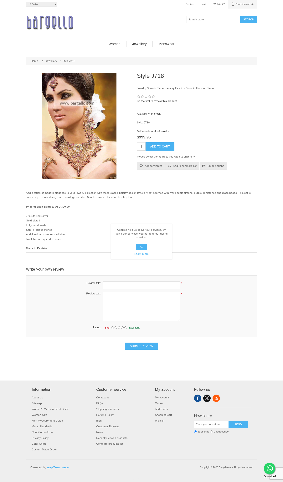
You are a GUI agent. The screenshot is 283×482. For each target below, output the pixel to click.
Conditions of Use (42, 432)
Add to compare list (185, 165)
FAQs (99, 403)
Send (238, 424)
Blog (99, 420)
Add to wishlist (153, 165)
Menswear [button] (166, 44)
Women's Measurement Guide (50, 409)
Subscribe (203, 431)
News (99, 432)
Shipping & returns (107, 409)
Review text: (93, 293)
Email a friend (216, 165)
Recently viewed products (111, 437)
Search (248, 19)
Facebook (197, 398)
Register (190, 4)
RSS (216, 398)
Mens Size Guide (42, 426)
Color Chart (39, 443)
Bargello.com (135, 478)
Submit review (141, 346)
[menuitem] (114, 44)
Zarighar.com (155, 478)
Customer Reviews (107, 426)
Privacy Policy (40, 437)
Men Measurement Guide (47, 420)
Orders (159, 403)
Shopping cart (163, 414)
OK (141, 247)
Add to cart (160, 146)
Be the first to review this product (157, 100)
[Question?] (269, 468)
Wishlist (159, 420)
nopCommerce (58, 467)
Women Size (39, 414)
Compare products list (109, 443)
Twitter (207, 398)
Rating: (96, 327)
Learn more (141, 253)
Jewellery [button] (139, 44)
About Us (37, 397)
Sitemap (37, 403)
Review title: (93, 282)
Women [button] (115, 44)
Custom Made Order (44, 449)
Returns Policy (105, 414)
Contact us (102, 397)
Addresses (161, 409)
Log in (204, 4)
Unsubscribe (221, 431)
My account (162, 397)
